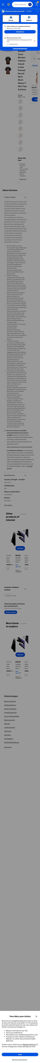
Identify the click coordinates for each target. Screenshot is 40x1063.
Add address (20, 32)
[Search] (30, 4)
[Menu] (3, 4)
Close (20, 1054)
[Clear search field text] (27, 4)
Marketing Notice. (29, 1044)
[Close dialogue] (36, 1016)
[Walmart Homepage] (8, 4)
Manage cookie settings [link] (19, 1059)
